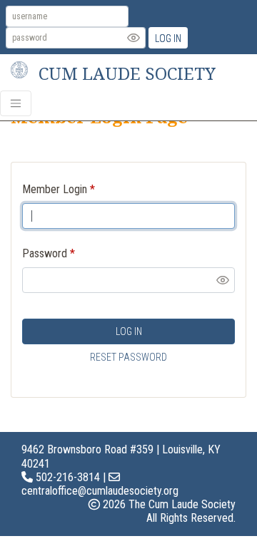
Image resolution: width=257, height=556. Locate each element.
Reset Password (128, 357)
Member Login (54, 189)
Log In (168, 38)
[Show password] (133, 38)
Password (44, 253)
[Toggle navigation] (15, 103)
